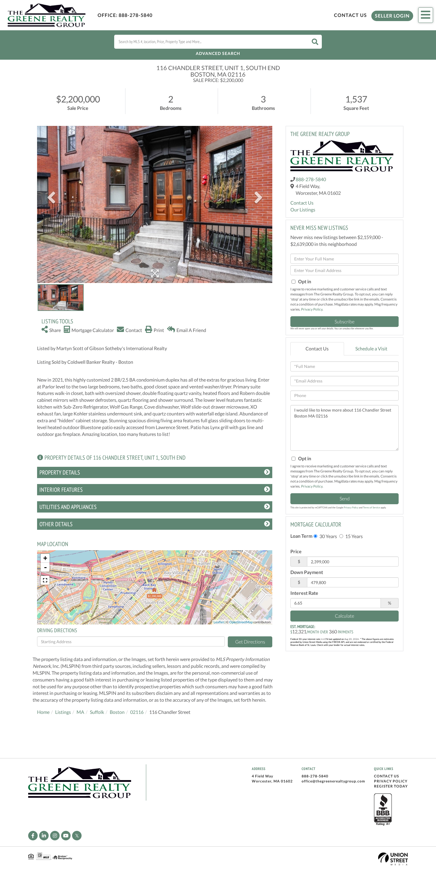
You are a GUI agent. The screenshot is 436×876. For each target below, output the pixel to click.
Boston (117, 712)
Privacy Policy (311, 309)
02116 (137, 712)
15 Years (353, 536)
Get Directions (250, 641)
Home (43, 712)
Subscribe (344, 321)
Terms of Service (371, 507)
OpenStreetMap (241, 622)
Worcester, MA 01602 (272, 781)
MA (80, 712)
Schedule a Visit (371, 348)
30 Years (328, 536)
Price (296, 551)
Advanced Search (218, 53)
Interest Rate (304, 593)
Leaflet (219, 622)
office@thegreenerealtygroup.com (333, 781)
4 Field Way (262, 776)
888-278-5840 (135, 15)
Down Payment (306, 572)
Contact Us (350, 15)
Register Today (391, 786)
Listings (63, 712)
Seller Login (392, 15)
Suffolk (97, 712)
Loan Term (301, 536)
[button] (315, 42)
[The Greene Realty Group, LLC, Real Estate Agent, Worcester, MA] (383, 809)
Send (345, 498)
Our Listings (302, 209)
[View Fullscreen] (45, 580)
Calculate (344, 616)
